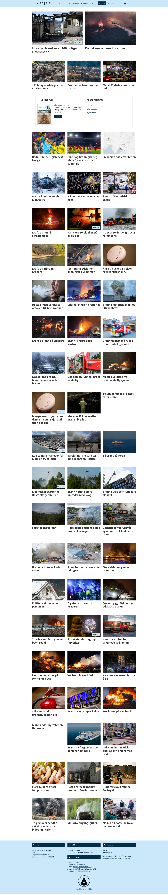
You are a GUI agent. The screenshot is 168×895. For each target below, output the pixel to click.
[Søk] (119, 3)
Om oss (35, 852)
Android (63, 109)
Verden (68, 3)
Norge (61, 3)
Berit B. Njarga (45, 850)
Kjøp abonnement (74, 862)
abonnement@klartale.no (82, 867)
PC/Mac (74, 107)
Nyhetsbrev (91, 113)
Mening (76, 3)
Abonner (102, 3)
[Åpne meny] (125, 3)
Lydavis (89, 105)
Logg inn (111, 3)
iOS (55, 109)
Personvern (107, 852)
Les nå (58, 116)
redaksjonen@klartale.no (83, 852)
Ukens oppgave (87, 3)
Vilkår (105, 850)
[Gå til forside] (43, 3)
